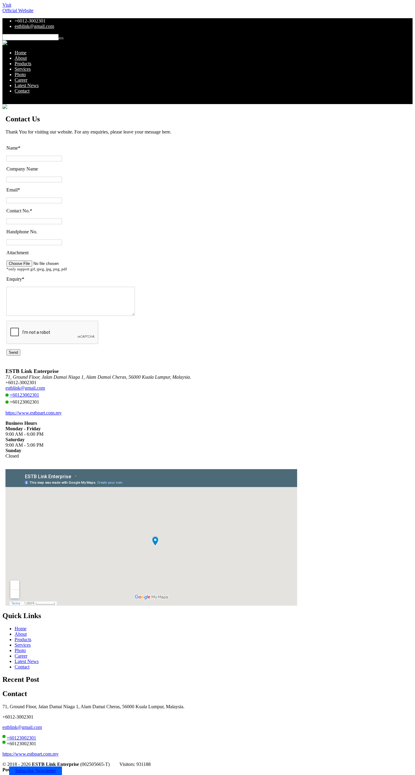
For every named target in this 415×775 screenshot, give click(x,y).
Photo (20, 74)
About (21, 58)
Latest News (27, 85)
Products (23, 63)
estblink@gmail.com (34, 26)
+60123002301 (24, 395)
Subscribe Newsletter (35, 770)
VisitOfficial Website (17, 7)
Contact (22, 90)
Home (20, 52)
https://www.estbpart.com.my (33, 412)
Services (23, 69)
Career (21, 80)
